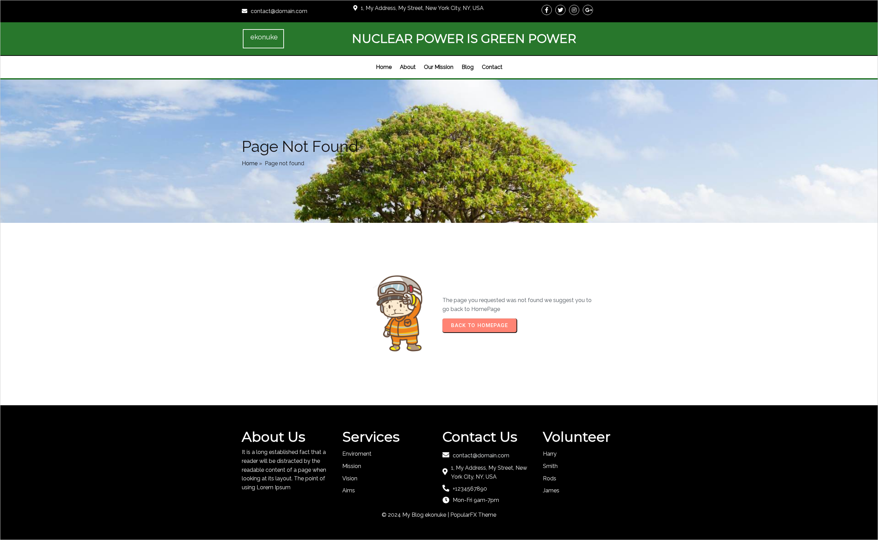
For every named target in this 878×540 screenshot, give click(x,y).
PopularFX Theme (473, 515)
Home (250, 163)
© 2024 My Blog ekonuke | (416, 515)
